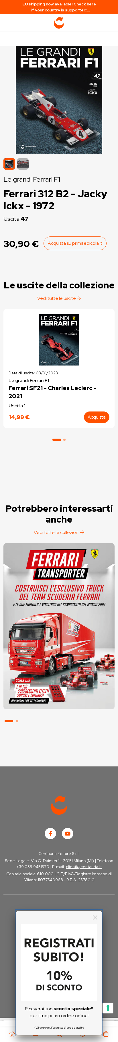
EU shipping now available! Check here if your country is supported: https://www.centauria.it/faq (59, 7)
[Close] (95, 917)
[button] (23, 164)
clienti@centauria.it (84, 866)
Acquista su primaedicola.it (75, 243)
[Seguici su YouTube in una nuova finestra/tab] (67, 833)
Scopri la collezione (58, 682)
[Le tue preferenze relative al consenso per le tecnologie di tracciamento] (108, 1008)
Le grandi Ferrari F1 (31, 179)
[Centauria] (59, 23)
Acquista (97, 417)
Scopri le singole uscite (59, 698)
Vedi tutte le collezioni (57, 532)
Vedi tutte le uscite (57, 298)
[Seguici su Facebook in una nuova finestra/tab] (50, 833)
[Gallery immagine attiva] (59, 98)
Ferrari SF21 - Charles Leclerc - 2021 (52, 392)
